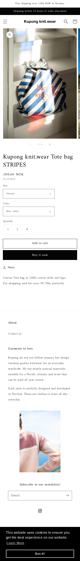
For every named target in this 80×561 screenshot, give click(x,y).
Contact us (15, 333)
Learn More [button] (15, 543)
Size (5, 186)
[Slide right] (49, 144)
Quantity (8, 221)
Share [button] (11, 267)
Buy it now (40, 255)
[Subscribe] (67, 495)
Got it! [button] (40, 553)
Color (6, 204)
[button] (5, 21)
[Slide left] (30, 144)
